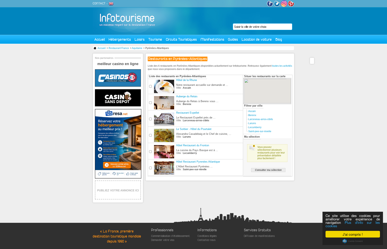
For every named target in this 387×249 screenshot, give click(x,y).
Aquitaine (137, 48)
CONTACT (99, 3)
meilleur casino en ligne (117, 64)
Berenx (252, 115)
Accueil (99, 39)
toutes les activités (282, 65)
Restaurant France (119, 48)
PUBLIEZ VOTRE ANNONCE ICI (118, 190)
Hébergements (120, 39)
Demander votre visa (162, 240)
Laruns (252, 123)
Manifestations (212, 39)
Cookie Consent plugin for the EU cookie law (353, 241)
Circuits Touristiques (181, 39)
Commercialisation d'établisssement (170, 236)
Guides (233, 39)
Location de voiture (257, 39)
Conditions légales (207, 236)
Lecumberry (254, 127)
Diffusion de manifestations (259, 236)
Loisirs (140, 39)
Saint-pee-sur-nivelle (259, 131)
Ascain (252, 111)
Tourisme (155, 39)
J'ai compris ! (353, 234)
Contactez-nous (206, 240)
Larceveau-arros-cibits (260, 119)
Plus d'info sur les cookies (353, 224)
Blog (279, 39)
